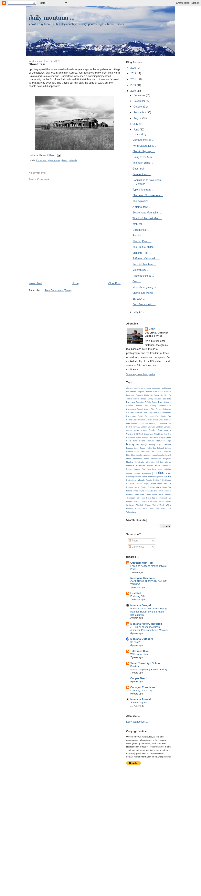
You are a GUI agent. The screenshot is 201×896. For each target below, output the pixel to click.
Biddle (146, 395)
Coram (158, 409)
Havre (168, 437)
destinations (165, 413)
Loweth (168, 455)
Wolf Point (160, 509)
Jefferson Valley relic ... (145, 258)
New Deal (151, 469)
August (137, 118)
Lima (133, 455)
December (139, 95)
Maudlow (129, 462)
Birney (150, 399)
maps (146, 459)
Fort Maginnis (161, 423)
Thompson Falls (133, 498)
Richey (139, 484)
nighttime (167, 469)
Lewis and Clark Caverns (151, 452)
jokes (136, 448)
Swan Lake (139, 494)
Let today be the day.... (142, 690)
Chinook (129, 406)
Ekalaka (149, 420)
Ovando (137, 473)
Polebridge (130, 477)
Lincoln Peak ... (141, 229)
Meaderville (139, 462)
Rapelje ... (138, 235)
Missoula (130, 466)
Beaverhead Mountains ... (147, 212)
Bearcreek (130, 395)
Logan (154, 455)
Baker (160, 392)
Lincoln (139, 455)
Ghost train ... (38, 64)
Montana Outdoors (141, 638)
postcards (152, 477)
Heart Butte (131, 441)
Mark (152, 329)
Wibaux (148, 505)
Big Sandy (155, 395)
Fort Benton (150, 423)
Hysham (167, 445)
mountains (140, 466)
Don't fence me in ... (143, 304)
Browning (139, 402)
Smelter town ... (141, 174)
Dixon (128, 416)
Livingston (147, 455)
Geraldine (167, 427)
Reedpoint (130, 484)
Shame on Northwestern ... (147, 195)
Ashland (133, 392)
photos (64, 160)
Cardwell (167, 402)
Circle (146, 406)
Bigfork (136, 399)
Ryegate (129, 487)
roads (153, 484)
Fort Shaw (135, 427)
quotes (167, 476)
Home (75, 283)
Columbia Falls (164, 406)
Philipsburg (146, 473)
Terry (161, 494)
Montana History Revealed (146, 623)
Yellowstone (131, 512)
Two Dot (136, 501)
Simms (129, 491)
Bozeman (130, 402)
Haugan (162, 437)
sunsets (129, 494)
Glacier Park (155, 430)
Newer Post (35, 283)
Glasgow (167, 430)
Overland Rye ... (141, 134)
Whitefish (130, 505)
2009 (133, 90)
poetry (168, 473)
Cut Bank (130, 413)
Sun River (158, 491)
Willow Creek (158, 505)
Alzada (137, 388)
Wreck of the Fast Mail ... (147, 218)
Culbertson (167, 409)
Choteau (138, 406)
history (130, 444)
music (157, 466)
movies (150, 466)
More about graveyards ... (147, 287)
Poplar (144, 477)
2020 (133, 67)
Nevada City (139, 469)
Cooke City (149, 409)
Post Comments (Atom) (58, 290)
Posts (134, 540)
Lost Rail (135, 593)
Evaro (161, 420)
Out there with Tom (141, 562)
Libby (128, 455)
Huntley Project (156, 445)
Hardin (138, 437)
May (136, 312)
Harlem (145, 437)
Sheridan (151, 487)
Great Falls (158, 434)
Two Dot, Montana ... (144, 264)
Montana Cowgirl (140, 605)
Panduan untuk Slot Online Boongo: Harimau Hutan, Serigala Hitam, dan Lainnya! (149, 611)
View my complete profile (140, 374)
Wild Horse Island (139, 654)
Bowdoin (157, 399)
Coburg (153, 406)
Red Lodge (167, 480)
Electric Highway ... (143, 151)
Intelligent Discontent (143, 578)
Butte (160, 402)
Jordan (142, 448)
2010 (133, 85)
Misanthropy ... (141, 269)
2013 (133, 73)
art (127, 392)
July (136, 123)
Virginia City (147, 501)
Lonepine (161, 455)
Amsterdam (146, 388)
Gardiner (159, 427)
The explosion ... (142, 201)
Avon (155, 392)
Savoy (137, 487)
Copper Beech (138, 678)
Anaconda (156, 388)
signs (158, 487)
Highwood (160, 441)
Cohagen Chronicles (142, 687)
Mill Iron (159, 462)
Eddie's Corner (139, 420)
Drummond (149, 416)
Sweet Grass (151, 494)
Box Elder (167, 399)
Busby (154, 402)
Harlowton (154, 437)
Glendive (129, 434)
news (160, 469)
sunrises (167, 491)
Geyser (129, 430)
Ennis (155, 420)
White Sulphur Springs (162, 501)
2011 (133, 79)
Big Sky (164, 395)
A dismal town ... (142, 206)
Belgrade (139, 395)
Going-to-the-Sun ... (143, 157)
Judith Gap (151, 448)
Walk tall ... (138, 223)
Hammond (130, 437)
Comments (137, 546)
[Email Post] (58, 155)
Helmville (150, 441)
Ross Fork (162, 484)
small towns (138, 491)
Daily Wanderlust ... (137, 721)
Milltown (168, 462)
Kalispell (160, 448)
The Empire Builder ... (144, 246)
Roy (169, 484)
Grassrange (148, 434)
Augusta (141, 392)
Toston (154, 498)
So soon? (135, 642)
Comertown (41, 160)
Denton (156, 413)
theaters (168, 494)
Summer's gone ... (139, 702)
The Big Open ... (141, 241)
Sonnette (149, 491)
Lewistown (167, 452)
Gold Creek (138, 434)
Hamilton (167, 434)
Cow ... (136, 281)
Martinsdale (156, 459)
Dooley (140, 416)
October (138, 106)
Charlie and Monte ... (144, 292)
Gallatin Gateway (148, 427)
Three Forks (146, 498)
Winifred (129, 509)
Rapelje (149, 480)
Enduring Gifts (137, 596)
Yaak (169, 509)
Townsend (162, 498)
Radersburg (131, 480)
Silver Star (166, 487)
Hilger (169, 441)
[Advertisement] (75, 273)
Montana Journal (140, 699)
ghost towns (54, 160)
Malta (128, 459)
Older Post (114, 283)
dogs (134, 416)
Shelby (143, 487)
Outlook (129, 473)
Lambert (129, 452)
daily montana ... (51, 17)
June (136, 129)
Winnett (138, 509)
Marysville (167, 459)
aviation (148, 392)
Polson (138, 477)
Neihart (129, 469)
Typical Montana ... (143, 189)
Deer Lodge (148, 413)
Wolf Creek (148, 509)
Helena (142, 441)
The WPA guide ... (142, 162)
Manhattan (137, 459)
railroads (73, 160)
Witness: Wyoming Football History (148, 669)
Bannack (167, 392)
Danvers (138, 413)
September (140, 112)
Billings (143, 399)
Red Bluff (157, 480)
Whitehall (139, 505)
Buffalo (148, 402)
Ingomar (129, 448)
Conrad (140, 409)
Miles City (150, 462)
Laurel (136, 452)
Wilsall (168, 505)
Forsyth (141, 423)
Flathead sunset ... (143, 275)
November (139, 100)
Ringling (146, 484)
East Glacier (160, 416)
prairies (160, 477)
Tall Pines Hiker (139, 651)
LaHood (168, 448)
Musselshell (166, 466)
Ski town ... (138, 298)
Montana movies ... (143, 139)
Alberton (129, 388)
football (134, 423)
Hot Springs (141, 445)
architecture (166, 388)
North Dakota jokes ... (144, 145)
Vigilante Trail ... (141, 252)
